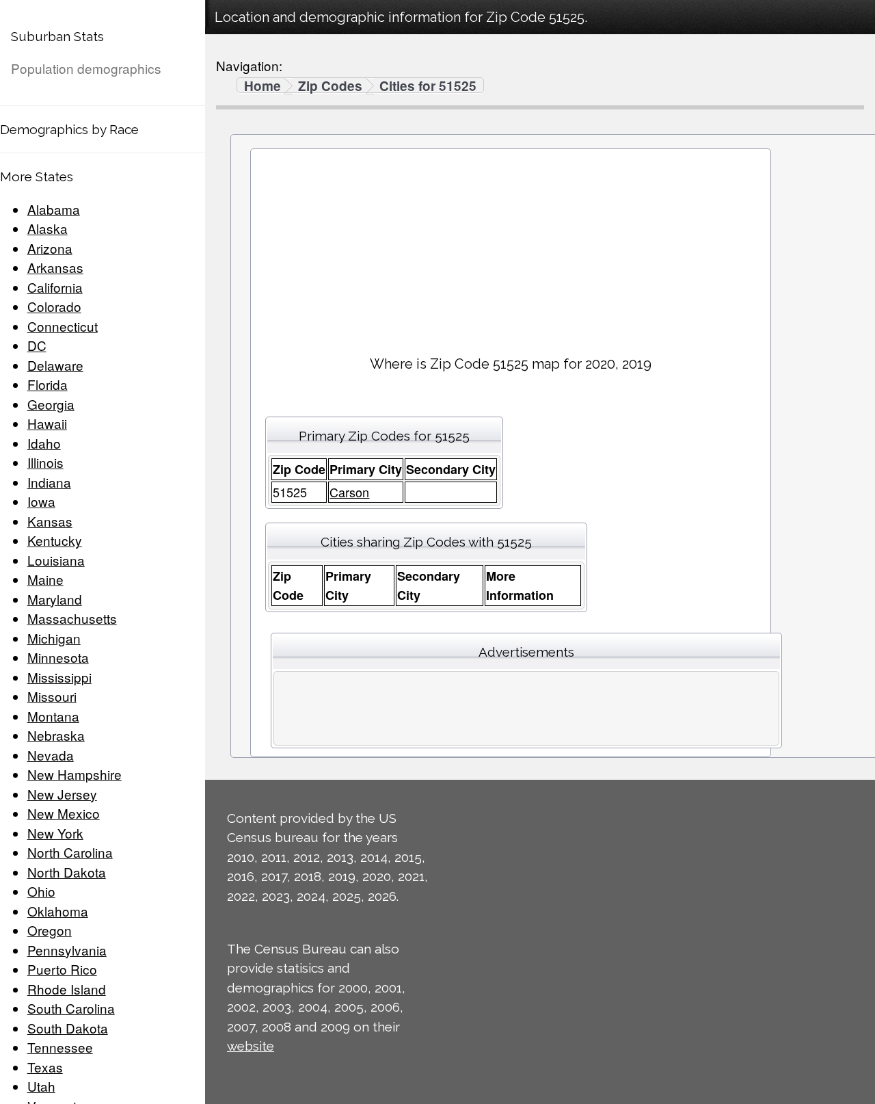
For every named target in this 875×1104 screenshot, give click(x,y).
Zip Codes (330, 86)
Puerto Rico (62, 969)
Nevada (50, 755)
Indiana (49, 482)
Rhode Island (66, 989)
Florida (47, 384)
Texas (45, 1066)
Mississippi (59, 677)
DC (36, 345)
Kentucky (54, 540)
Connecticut (62, 326)
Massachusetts (72, 618)
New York (55, 833)
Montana (53, 716)
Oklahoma (57, 911)
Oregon (49, 930)
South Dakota (67, 1027)
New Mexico (63, 813)
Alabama (53, 209)
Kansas (49, 521)
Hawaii (47, 423)
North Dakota (66, 872)
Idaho (44, 443)
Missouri (52, 696)
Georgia (51, 404)
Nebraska (56, 735)
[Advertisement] (510, 247)
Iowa (41, 501)
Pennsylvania (67, 950)
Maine (45, 579)
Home (262, 86)
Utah (41, 1086)
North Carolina (70, 852)
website (250, 1045)
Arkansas (55, 267)
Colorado (54, 306)
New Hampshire (74, 774)
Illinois (45, 462)
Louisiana (56, 560)
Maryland (54, 599)
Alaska (47, 228)
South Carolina (71, 1008)
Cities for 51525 (427, 86)
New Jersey (62, 794)
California (55, 287)
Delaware (55, 365)
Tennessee (60, 1047)
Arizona (49, 248)
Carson (349, 492)
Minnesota (58, 657)
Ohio (41, 891)
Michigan (54, 638)
